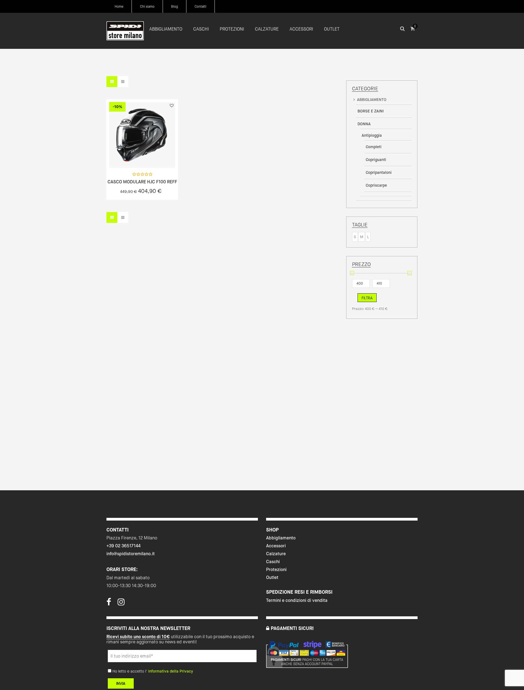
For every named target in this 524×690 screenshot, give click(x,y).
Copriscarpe (376, 185)
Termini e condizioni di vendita (296, 600)
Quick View (128, 156)
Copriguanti (376, 159)
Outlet (272, 577)
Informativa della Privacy (170, 671)
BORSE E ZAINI (371, 111)
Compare (157, 156)
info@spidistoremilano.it (130, 553)
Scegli (142, 156)
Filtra (367, 298)
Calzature (276, 553)
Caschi (273, 561)
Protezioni (276, 569)
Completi (374, 147)
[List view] (122, 81)
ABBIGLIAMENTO (371, 99)
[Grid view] (111, 81)
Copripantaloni (379, 172)
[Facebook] (108, 603)
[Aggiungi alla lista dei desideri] (171, 105)
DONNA (364, 124)
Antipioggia (372, 135)
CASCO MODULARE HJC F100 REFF (142, 182)
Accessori (276, 545)
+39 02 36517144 (123, 545)
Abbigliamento (281, 537)
